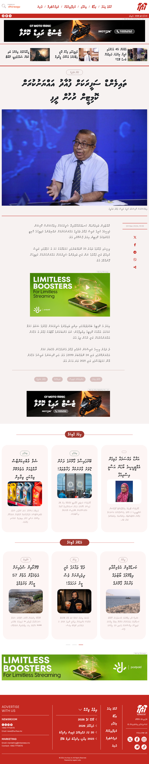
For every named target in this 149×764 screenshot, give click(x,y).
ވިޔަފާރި (84, 7)
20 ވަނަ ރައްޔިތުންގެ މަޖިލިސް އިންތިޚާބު (77, 732)
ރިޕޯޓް (94, 7)
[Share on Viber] (135, 260)
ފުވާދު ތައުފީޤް (74, 72)
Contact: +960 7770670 (12, 746)
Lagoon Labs (76, 760)
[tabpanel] (123, 595)
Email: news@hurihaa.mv (12, 731)
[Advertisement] (74, 30)
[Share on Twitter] (135, 237)
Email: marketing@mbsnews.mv (16, 743)
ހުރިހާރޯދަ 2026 (87, 726)
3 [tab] (68, 644)
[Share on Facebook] (135, 245)
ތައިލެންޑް (57, 379)
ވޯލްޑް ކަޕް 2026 (86, 719)
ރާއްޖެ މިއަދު (106, 7)
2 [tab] (74, 644)
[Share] (135, 267)
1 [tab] (81, 644)
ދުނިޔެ (39, 7)
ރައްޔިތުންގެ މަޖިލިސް (76, 379)
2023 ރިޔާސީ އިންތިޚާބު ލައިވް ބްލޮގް (77, 739)
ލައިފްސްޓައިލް (53, 7)
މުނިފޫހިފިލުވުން (70, 7)
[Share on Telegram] (135, 252)
